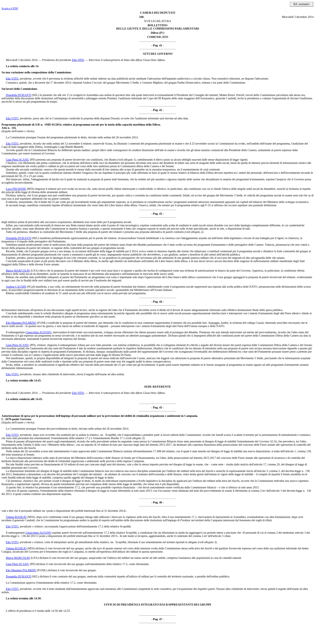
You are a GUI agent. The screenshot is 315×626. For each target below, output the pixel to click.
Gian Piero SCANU (17, 159)
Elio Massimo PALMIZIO (21, 322)
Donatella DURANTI (18, 95)
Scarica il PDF (9, 8)
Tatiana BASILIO (16, 517)
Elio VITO (78, 60)
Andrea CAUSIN (16, 286)
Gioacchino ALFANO (38, 332)
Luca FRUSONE (16, 188)
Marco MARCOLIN (18, 270)
